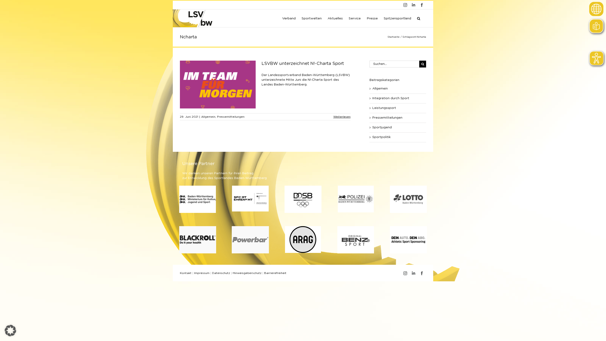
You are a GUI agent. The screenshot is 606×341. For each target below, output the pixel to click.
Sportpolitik (381, 137)
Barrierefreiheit (275, 273)
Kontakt (186, 273)
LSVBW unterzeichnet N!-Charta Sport (303, 64)
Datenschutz (221, 273)
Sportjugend (382, 127)
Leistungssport (384, 108)
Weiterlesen (342, 116)
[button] (418, 18)
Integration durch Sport (390, 98)
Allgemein (208, 116)
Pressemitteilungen (231, 116)
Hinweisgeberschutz (247, 273)
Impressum (201, 273)
